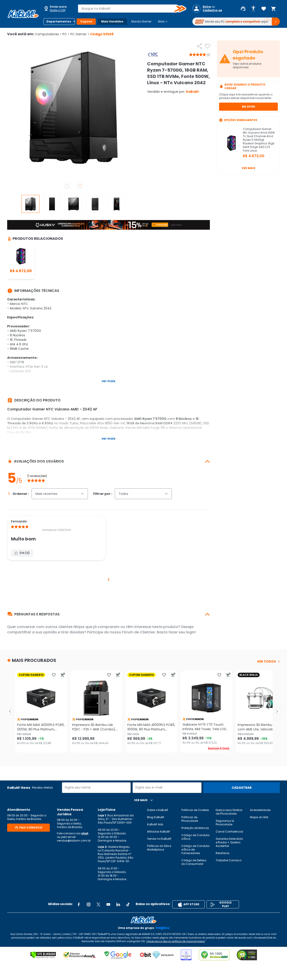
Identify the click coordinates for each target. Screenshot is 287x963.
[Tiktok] (128, 904)
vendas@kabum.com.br (74, 840)
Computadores (48, 34)
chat (84, 833)
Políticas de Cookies (195, 810)
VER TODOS (266, 661)
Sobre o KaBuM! (157, 810)
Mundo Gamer (141, 21)
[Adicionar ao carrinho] (63, 675)
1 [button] (108, 579)
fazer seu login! (182, 632)
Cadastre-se (212, 10)
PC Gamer (79, 34)
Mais (163, 21)
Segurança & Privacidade (225, 822)
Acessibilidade (260, 810)
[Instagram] (89, 904)
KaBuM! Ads (155, 824)
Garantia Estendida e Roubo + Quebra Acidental (229, 842)
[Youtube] (108, 904)
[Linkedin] (118, 904)
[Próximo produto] (277, 711)
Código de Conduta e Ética (195, 837)
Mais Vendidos (112, 21)
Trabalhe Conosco (228, 860)
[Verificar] (43, 955)
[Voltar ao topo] (143, 919)
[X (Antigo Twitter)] (98, 904)
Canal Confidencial (229, 831)
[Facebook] (79, 904)
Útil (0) (25, 553)
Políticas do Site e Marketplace (159, 847)
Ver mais (248, 168)
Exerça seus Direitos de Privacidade (229, 811)
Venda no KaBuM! (159, 839)
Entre (207, 7)
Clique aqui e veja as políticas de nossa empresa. (175, 941)
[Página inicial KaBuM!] (23, 14)
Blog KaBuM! (155, 817)
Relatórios (222, 853)
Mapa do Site (259, 817)
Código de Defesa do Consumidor (193, 862)
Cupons (86, 21)
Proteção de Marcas (195, 828)
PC (66, 34)
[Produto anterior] (9, 711)
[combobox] (129, 8)
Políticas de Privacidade (189, 819)
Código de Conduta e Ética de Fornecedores (195, 849)
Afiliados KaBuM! (158, 831)
